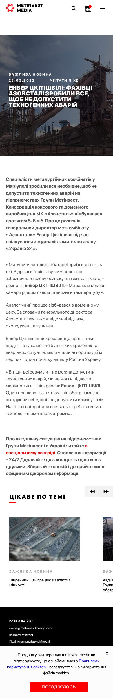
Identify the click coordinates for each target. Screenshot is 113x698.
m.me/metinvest (21, 635)
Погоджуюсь (59, 687)
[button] (92, 491)
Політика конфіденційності (29, 641)
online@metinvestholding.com (31, 628)
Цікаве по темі (37, 496)
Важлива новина (30, 74)
